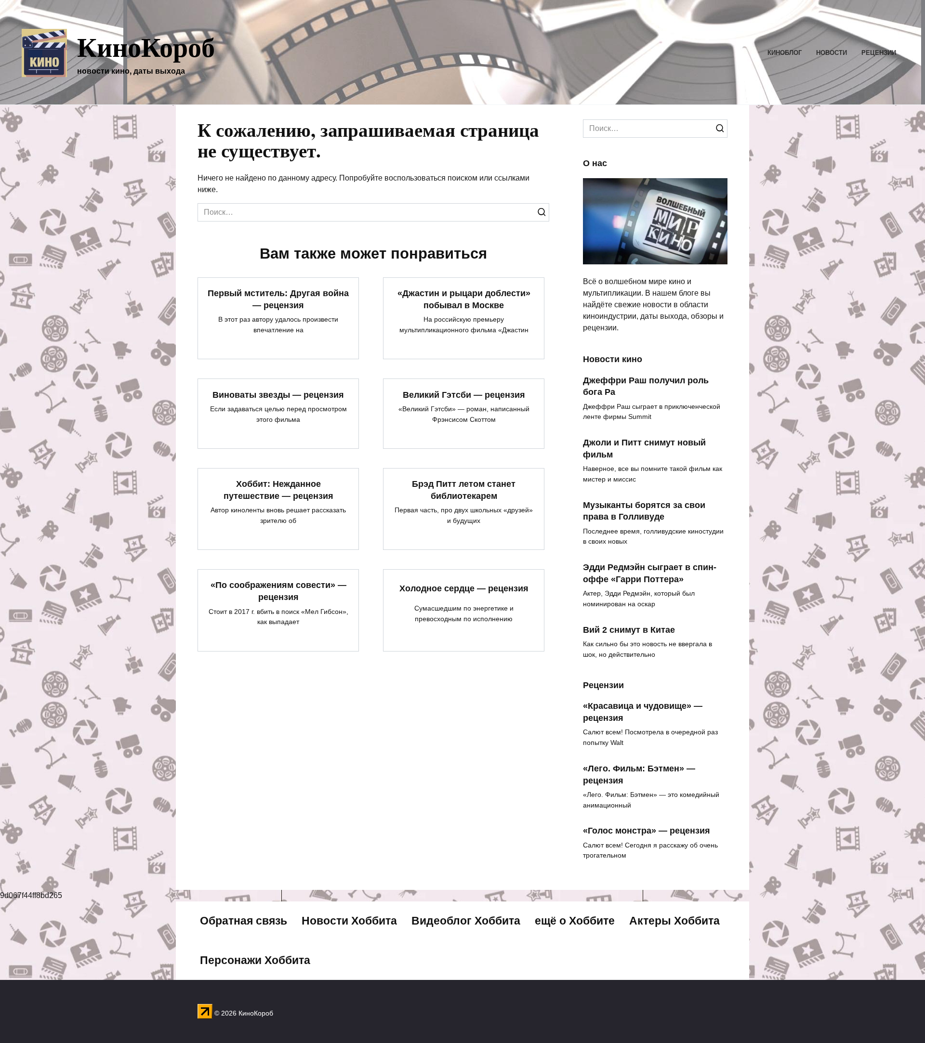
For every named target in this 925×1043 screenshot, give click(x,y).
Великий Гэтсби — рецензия (464, 394)
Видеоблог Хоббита (465, 920)
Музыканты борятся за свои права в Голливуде (644, 511)
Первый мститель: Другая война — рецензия (278, 299)
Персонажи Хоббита (255, 960)
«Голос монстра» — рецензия (646, 830)
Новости (831, 52)
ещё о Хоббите (575, 920)
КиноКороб (146, 46)
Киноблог (784, 52)
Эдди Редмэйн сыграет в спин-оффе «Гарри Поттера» (649, 573)
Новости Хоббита (349, 920)
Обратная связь (243, 920)
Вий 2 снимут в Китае (629, 629)
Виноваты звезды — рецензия (278, 394)
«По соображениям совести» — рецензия (278, 591)
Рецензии (878, 52)
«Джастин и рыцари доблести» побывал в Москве (463, 299)
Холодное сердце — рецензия (464, 588)
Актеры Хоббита (674, 920)
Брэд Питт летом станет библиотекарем (463, 490)
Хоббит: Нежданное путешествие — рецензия (278, 490)
